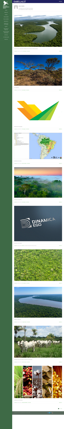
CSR (29, 412)
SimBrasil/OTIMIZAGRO (24, 402)
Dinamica (23, 245)
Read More (60, 163)
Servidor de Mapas (24, 163)
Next (61, 408)
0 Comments (28, 163)
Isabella (16, 163)
